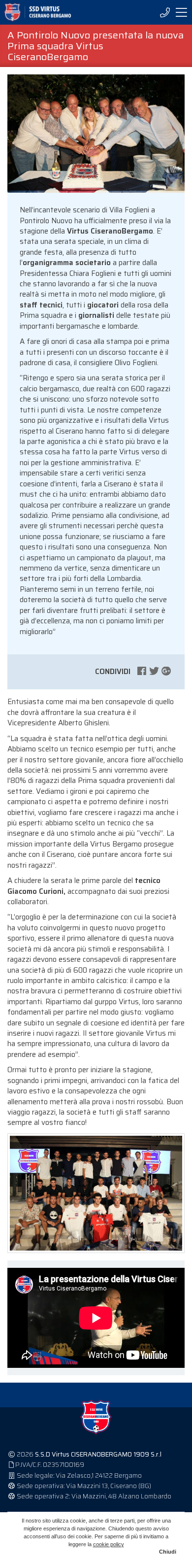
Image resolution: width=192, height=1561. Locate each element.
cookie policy (108, 1544)
